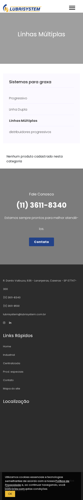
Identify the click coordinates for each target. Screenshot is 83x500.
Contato (41, 242)
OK (10, 494)
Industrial (9, 355)
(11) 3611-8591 (11, 306)
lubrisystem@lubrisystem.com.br (24, 314)
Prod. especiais (13, 372)
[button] (72, 7)
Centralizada (11, 363)
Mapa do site (11, 388)
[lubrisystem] (6, 323)
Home (7, 346)
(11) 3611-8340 (12, 297)
